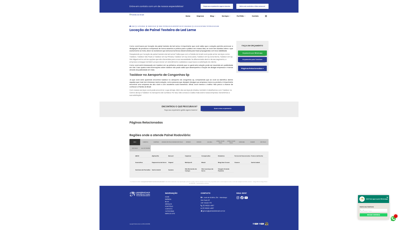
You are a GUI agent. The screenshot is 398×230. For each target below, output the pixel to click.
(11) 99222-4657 (208, 206)
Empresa (200, 16)
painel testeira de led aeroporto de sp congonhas (175, 26)
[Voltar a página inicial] (143, 14)
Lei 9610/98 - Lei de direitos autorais (199, 183)
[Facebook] (242, 197)
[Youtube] (246, 197)
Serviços (225, 16)
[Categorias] (266, 16)
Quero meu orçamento (222, 108)
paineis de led (152, 26)
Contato (255, 16)
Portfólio (240, 16)
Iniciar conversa (373, 215)
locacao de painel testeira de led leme (206, 26)
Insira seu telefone (367, 207)
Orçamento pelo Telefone (252, 59)
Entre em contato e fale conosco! (252, 6)
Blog (212, 16)
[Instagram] (237, 197)
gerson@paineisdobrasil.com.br (213, 211)
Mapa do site (170, 213)
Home (188, 16)
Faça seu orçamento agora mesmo (216, 6)
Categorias (141, 26)
